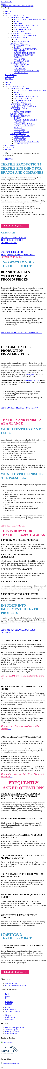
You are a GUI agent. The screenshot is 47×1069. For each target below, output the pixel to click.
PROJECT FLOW (9, 242)
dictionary (8, 1004)
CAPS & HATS (19, 59)
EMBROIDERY (20, 67)
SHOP (7, 13)
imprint (7, 1007)
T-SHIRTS (18, 21)
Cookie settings (10, 1017)
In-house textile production (14, 1028)
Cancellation (9, 1019)
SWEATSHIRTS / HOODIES (24, 53)
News (7, 998)
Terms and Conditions (12, 1011)
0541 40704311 (6, 2)
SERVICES (9, 12)
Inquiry (3, 4)
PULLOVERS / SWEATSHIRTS (26, 25)
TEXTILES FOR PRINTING (20, 45)
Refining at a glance (12, 1031)
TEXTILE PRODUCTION (15, 15)
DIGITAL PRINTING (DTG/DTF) (26, 71)
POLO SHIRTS (19, 51)
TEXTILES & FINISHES (12, 240)
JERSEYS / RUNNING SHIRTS (25, 49)
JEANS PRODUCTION (22, 41)
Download (9, 1002)
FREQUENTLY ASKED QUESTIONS (18, 254)
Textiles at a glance (11, 1030)
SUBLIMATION (20, 69)
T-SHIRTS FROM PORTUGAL (25, 35)
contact (7, 996)
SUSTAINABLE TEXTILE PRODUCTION (30, 19)
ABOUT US (9, 77)
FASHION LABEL (17, 43)
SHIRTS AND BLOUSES (23, 55)
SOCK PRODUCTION (22, 29)
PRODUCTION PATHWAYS (13, 237)
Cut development (11, 1033)
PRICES (17, 39)
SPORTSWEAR (20, 31)
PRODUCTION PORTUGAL (20, 33)
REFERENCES (11, 75)
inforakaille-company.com (15, 985)
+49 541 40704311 (11, 983)
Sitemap (8, 1015)
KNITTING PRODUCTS (23, 27)
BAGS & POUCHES (21, 61)
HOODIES (18, 23)
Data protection (10, 1009)
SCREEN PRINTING (22, 65)
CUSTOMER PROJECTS (12, 252)
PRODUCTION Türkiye (18, 37)
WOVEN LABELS (21, 73)
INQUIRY (9, 79)
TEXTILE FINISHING (18, 63)
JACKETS (18, 57)
